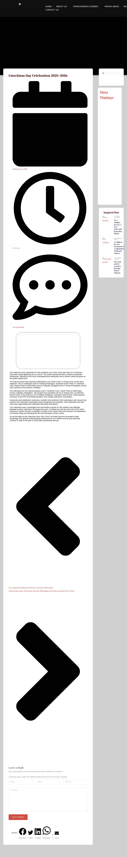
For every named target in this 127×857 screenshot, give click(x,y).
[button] (22, 833)
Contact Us (52, 10)
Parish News (112, 6)
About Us (61, 6)
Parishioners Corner (85, 6)
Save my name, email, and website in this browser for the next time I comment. (39, 777)
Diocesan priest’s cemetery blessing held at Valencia (117, 267)
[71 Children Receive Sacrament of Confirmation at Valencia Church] (107, 246)
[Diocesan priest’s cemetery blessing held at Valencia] (107, 265)
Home (48, 6)
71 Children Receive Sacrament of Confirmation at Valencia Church (119, 247)
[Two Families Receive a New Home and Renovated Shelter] (107, 225)
